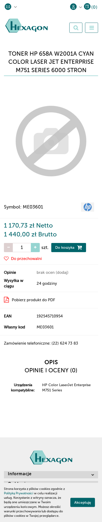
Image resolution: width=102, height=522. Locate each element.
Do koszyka (65, 247)
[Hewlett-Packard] (87, 207)
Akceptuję (82, 502)
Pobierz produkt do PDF (33, 300)
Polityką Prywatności (18, 493)
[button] (90, 8)
